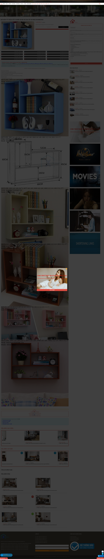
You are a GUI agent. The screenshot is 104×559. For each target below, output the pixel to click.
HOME (1, 3)
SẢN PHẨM (13, 3)
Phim (37, 3)
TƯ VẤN (25, 3)
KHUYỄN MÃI (18, 3)
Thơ (48, 3)
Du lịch (35, 3)
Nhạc (41, 3)
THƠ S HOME (52, 290)
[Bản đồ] (103, 554)
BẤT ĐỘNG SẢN (29, 3)
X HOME (4, 3)
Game (39, 3)
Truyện (46, 3)
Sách (44, 3)
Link (32, 3)
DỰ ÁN (6, 3)
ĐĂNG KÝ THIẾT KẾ (101, 558)
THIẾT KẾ (10, 3)
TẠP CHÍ (22, 3)
